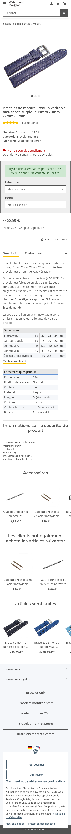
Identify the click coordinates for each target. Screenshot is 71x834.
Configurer (36, 774)
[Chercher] (64, 13)
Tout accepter (36, 764)
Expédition (37, 228)
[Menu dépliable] (4, 2)
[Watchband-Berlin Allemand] (31, 747)
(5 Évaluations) (28, 123)
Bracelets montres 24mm (35, 734)
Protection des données (41, 823)
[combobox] (35, 189)
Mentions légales (15, 823)
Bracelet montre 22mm (35, 723)
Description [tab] (11, 253)
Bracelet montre (27, 137)
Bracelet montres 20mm (35, 713)
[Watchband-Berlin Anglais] (39, 747)
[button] (51, 3)
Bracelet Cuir (35, 692)
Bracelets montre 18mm (35, 703)
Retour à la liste (13, 23)
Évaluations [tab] (33, 253)
